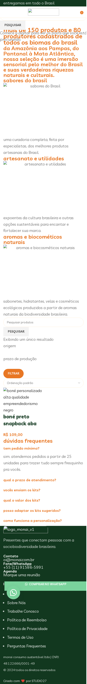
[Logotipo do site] (43, 11)
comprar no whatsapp (47, 584)
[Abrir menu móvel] (7, 12)
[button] (13, 592)
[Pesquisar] (77, 12)
